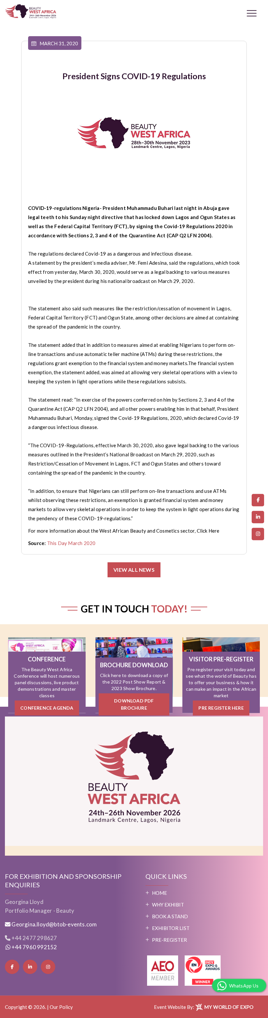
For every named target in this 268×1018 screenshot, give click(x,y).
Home (159, 893)
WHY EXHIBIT (168, 904)
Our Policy (61, 1007)
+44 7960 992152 (33, 947)
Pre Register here (220, 708)
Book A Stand (170, 916)
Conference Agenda (46, 708)
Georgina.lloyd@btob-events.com (54, 924)
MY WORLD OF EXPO (228, 1007)
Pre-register (169, 940)
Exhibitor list (171, 928)
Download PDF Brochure (134, 704)
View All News (134, 570)
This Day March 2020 (71, 543)
